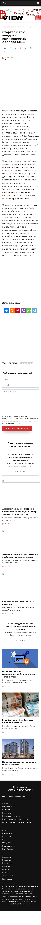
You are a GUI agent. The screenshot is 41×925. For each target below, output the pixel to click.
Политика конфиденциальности (16, 819)
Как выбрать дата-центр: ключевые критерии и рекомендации (20, 457)
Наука (4, 840)
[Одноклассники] (12, 310)
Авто (4, 830)
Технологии (7, 876)
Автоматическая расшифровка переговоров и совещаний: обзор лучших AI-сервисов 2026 (19, 511)
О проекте (7, 807)
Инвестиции (7, 860)
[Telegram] (34, 310)
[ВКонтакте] (6, 310)
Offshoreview (8, 27)
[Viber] (23, 310)
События (6, 869)
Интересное (7, 863)
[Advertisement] (20, 88)
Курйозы (6, 866)
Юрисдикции (8, 879)
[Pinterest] (17, 310)
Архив (5, 803)
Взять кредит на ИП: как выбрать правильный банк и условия (20, 626)
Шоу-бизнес (7, 849)
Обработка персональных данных (17, 822)
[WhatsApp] (28, 310)
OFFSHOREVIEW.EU (20, 790)
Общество (6, 843)
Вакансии (6, 836)
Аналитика (19, 27)
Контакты (6, 810)
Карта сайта (7, 813)
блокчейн (7, 170)
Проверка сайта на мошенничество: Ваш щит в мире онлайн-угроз (19, 674)
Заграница (7, 857)
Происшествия (8, 846)
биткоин (6, 195)
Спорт (5, 873)
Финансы (29, 27)
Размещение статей (11, 816)
